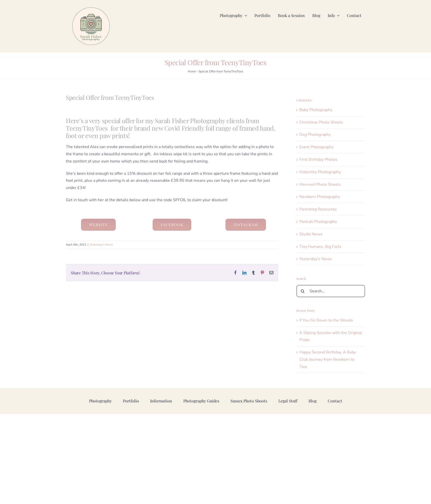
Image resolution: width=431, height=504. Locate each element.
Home (192, 71)
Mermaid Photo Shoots (320, 184)
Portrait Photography (318, 221)
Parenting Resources (318, 209)
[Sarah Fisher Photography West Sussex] (91, 9)
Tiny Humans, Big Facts (320, 246)
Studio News (311, 234)
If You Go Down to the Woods (326, 320)
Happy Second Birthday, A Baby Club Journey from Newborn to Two (327, 359)
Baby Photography (315, 110)
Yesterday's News (101, 245)
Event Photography (316, 147)
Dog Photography (315, 134)
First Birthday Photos (318, 159)
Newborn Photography (319, 196)
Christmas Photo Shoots (321, 122)
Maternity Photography (320, 172)
